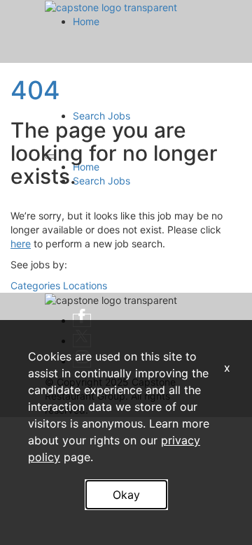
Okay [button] (126, 495)
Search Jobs (101, 116)
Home (86, 21)
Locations (85, 285)
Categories (35, 285)
